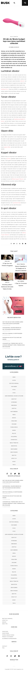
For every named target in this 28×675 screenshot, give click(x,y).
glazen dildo (7, 147)
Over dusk (5, 631)
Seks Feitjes (14, 445)
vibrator (22, 81)
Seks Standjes (14, 452)
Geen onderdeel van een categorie (14, 395)
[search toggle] (14, 3)
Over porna (5, 633)
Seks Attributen (14, 442)
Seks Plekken (14, 449)
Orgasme (14, 424)
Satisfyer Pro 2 (4, 89)
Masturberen (14, 411)
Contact (4, 646)
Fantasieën (14, 386)
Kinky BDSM (14, 405)
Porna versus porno (8, 635)
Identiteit (14, 399)
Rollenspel (14, 436)
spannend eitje (16, 203)
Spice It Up (14, 458)
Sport (14, 461)
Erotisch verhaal (14, 383)
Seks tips (14, 455)
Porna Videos (14, 427)
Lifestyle (14, 408)
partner (9, 159)
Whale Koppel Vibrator (18, 179)
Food (14, 392)
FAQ (3, 647)
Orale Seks (14, 420)
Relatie (14, 433)
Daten (14, 380)
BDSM (14, 377)
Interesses (14, 402)
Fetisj (14, 389)
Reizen (14, 430)
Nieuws (14, 417)
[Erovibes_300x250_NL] (13, 314)
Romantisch (14, 439)
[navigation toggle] (25, 3)
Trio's (14, 464)
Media (14, 414)
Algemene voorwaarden (9, 638)
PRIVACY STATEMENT (7, 636)
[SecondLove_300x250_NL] (13, 369)
